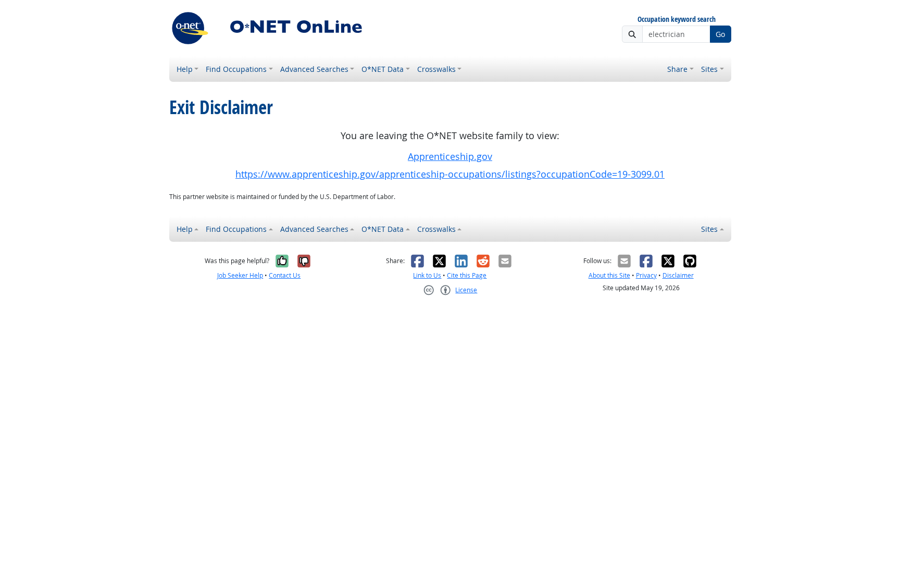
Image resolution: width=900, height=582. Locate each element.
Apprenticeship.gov (450, 157)
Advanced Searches (314, 69)
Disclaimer (678, 275)
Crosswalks (436, 69)
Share (677, 69)
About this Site (609, 275)
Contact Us (285, 275)
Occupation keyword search (677, 19)
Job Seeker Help (240, 275)
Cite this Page (466, 275)
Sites (709, 69)
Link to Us (427, 275)
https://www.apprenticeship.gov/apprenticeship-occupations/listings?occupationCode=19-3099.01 (450, 174)
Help (185, 69)
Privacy (646, 275)
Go (720, 34)
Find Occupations (236, 69)
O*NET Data (382, 69)
